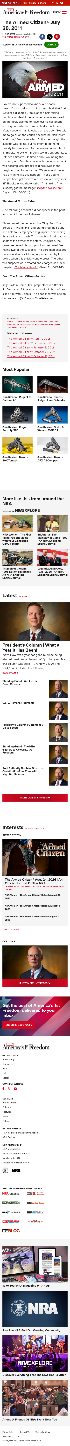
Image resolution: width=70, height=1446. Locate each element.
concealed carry (39, 321)
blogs (26, 321)
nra (51, 321)
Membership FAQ (11, 1158)
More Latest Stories (44, 797)
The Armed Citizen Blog (32, 886)
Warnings (6, 1436)
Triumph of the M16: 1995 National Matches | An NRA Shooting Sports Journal (17, 573)
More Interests (33, 828)
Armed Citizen (11, 835)
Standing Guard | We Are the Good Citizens (20, 682)
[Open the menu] (64, 11)
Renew (32, 2)
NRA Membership (11, 1149)
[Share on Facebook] (42, 35)
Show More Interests (43, 983)
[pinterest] (57, 35)
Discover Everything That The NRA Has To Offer (34, 1375)
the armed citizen (16, 327)
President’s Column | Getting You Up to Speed (22, 726)
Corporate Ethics (42, 1431)
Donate (42, 2)
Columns (13, 672)
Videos (5, 1121)
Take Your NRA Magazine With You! (26, 1285)
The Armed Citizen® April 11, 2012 (28, 339)
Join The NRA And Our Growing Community (31, 1330)
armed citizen (14, 321)
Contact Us (8, 1064)
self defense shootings (47, 324)
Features (6, 1112)
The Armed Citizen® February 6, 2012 (31, 343)
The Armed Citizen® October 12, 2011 (31, 356)
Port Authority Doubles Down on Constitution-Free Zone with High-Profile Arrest (22, 771)
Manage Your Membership (15, 1162)
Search (5, 1078)
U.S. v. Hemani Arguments (18, 703)
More (22, 596)
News (26, 36)
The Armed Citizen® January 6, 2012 (30, 347)
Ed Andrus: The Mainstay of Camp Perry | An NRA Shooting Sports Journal (52, 539)
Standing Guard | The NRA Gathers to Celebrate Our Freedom (18, 750)
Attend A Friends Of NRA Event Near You (29, 1419)
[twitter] (49, 35)
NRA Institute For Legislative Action (20, 1132)
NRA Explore (8, 1137)
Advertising (8, 1059)
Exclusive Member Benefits (16, 1153)
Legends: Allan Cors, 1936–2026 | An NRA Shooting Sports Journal (52, 572)
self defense (27, 324)
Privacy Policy (8, 1431)
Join (25, 2)
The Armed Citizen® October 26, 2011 (31, 352)
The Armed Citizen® (12, 36)
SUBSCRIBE (19, 1025)
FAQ (4, 1068)
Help (4, 1073)
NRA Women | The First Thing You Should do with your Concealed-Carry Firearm (16, 539)
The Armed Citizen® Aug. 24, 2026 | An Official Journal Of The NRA (34, 881)
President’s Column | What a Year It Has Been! (30, 647)
